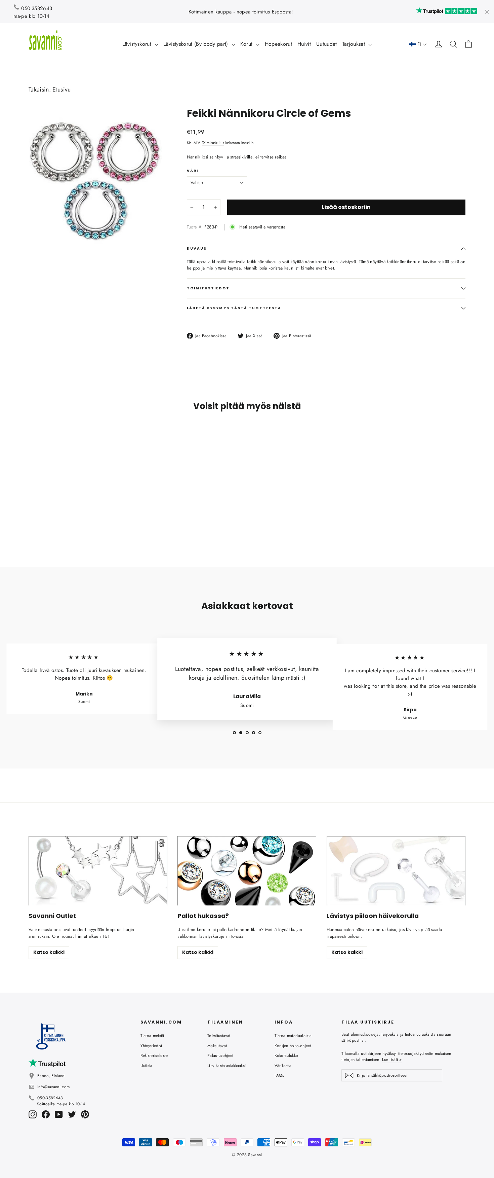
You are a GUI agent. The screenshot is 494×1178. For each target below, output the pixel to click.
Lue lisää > (392, 1060)
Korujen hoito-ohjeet (293, 1046)
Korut (247, 44)
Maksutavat (217, 1046)
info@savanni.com (53, 1087)
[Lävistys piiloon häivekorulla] (396, 871)
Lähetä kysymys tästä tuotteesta (234, 308)
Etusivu (61, 89)
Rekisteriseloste (154, 1055)
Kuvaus (197, 248)
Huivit (304, 44)
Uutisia (146, 1066)
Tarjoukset (354, 44)
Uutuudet (326, 44)
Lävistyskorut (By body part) (196, 44)
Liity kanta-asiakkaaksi (226, 1066)
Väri (192, 171)
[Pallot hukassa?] (246, 871)
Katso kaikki (49, 952)
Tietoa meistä (152, 1036)
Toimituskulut (213, 142)
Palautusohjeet (220, 1055)
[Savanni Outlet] (98, 871)
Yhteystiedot (151, 1046)
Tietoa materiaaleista (293, 1036)
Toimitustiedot (208, 288)
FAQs (279, 1075)
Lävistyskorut (137, 44)
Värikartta (283, 1066)
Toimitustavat (218, 1036)
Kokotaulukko (286, 1055)
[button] (418, 44)
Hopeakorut (278, 44)
